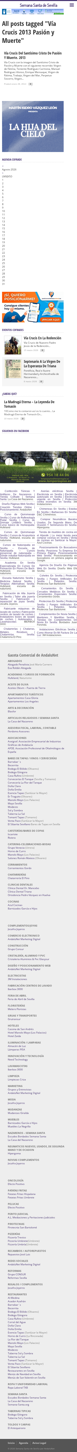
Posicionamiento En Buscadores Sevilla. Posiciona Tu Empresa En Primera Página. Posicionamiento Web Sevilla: (57, 551)
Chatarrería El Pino (18, 878)
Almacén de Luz (17, 1046)
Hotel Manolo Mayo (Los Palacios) (27, 1032)
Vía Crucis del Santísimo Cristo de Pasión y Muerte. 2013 (33, 55)
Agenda (23, 1443)
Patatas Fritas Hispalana (22, 1194)
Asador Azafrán (17, 1301)
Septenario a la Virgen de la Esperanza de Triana (42, 363)
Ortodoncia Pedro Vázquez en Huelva (29, 895)
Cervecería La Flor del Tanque (25, 782)
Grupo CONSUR (17, 1274)
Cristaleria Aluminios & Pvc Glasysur (28, 959)
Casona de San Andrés (21, 1029)
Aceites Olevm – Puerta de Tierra (26, 688)
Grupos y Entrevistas (19, 1089)
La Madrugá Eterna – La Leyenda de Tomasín (29, 404)
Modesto (13, 807)
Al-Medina (14, 1298)
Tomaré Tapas (16, 817)
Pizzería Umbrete (18, 1241)
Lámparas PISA (16, 1049)
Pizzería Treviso (17, 1237)
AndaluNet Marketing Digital (24, 939)
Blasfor (12, 711)
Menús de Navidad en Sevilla (24, 1374)
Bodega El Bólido (17, 768)
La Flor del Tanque (18, 1339)
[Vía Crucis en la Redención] (13, 353)
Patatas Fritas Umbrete (21, 1197)
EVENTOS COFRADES (13, 330)
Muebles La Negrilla (19, 1126)
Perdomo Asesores (19, 731)
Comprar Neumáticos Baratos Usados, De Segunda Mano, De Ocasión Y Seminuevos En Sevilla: (57, 522)
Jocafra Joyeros (16, 929)
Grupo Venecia (16, 847)
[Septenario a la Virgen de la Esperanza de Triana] (13, 377)
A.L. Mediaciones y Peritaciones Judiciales (31, 1217)
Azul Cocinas (15, 905)
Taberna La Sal (16, 814)
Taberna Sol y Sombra (20, 1353)
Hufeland (13, 678)
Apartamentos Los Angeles (23, 701)
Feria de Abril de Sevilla (21, 999)
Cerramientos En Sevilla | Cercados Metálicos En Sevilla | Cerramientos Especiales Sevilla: (57, 591)
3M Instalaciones (17, 979)
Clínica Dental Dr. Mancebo (23, 888)
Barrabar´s (14, 762)
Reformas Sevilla (17, 1278)
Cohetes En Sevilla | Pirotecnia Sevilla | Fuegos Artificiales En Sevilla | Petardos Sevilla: (57, 578)
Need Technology (18, 1059)
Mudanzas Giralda (18, 1113)
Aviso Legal (39, 1443)
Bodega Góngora (17, 772)
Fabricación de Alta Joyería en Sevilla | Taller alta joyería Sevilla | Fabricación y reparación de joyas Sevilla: (17, 597)
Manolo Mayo (15, 800)
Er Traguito (14, 796)
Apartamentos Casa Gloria (23, 698)
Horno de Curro (17, 851)
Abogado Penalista (18, 664)
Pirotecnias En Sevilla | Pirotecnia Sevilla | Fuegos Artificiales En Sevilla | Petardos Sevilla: (57, 604)
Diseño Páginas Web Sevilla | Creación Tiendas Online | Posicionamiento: (17, 507)
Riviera (12, 837)
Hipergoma (14, 1153)
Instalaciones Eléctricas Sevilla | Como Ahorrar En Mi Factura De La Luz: (57, 632)
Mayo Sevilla (15, 803)
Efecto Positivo (16, 1184)
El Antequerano (16, 1428)
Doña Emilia (15, 789)
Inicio (11, 1443)
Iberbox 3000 (15, 989)
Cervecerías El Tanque (20, 779)
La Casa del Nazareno (20, 721)
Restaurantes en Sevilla (21, 1370)
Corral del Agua (17, 1322)
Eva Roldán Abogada (19, 668)
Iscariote (13, 834)
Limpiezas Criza (17, 1079)
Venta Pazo (14, 821)
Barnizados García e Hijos (22, 908)
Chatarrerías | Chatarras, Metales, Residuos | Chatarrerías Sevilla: (17, 631)
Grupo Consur (16, 949)
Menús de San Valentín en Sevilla (26, 1377)
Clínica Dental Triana (20, 891)
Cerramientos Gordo (19, 868)
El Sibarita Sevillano (19, 824)
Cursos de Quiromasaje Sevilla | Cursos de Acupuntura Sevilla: (17, 535)
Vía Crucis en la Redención (42, 338)
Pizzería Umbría (17, 1244)
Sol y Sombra (15, 810)
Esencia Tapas (16, 793)
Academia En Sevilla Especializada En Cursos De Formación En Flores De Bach (17, 565)
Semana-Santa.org (18, 1404)
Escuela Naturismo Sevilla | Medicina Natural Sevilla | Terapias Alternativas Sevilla (17, 581)
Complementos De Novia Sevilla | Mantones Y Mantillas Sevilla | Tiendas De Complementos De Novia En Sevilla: (57, 618)
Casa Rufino (14, 775)
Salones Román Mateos (21, 858)
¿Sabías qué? (9, 394)
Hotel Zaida (14, 1036)
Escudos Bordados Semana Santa (27, 1136)
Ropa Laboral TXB (18, 1387)
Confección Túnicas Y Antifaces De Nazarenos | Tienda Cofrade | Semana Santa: (17, 495)
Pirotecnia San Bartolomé (22, 1227)
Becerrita (13, 765)
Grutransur (14, 1019)
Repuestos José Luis (19, 1254)
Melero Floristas (17, 1009)
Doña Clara (14, 786)
